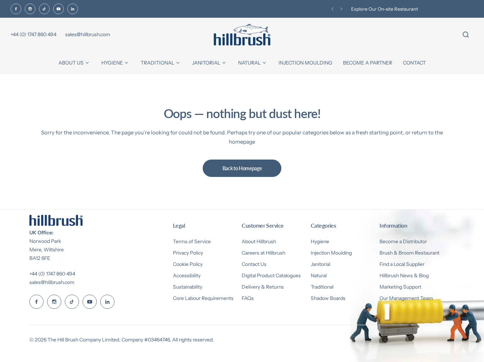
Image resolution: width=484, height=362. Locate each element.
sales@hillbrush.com (51, 282)
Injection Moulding (331, 253)
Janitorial (320, 264)
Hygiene (320, 241)
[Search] (465, 35)
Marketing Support (400, 287)
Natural (319, 275)
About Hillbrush (259, 241)
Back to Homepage (242, 168)
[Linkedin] (72, 9)
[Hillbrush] (242, 35)
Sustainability (187, 287)
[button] (332, 9)
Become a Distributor (403, 241)
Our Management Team (406, 298)
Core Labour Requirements (203, 298)
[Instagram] (30, 9)
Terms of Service (192, 241)
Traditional (322, 287)
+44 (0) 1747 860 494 (52, 274)
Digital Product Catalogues (271, 275)
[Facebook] (16, 9)
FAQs (248, 298)
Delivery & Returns (263, 287)
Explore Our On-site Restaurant (384, 9)
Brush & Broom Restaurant (409, 253)
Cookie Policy (188, 264)
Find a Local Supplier (401, 264)
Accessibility (187, 275)
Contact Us (254, 264)
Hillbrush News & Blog (404, 275)
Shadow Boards (328, 298)
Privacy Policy (188, 253)
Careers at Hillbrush (263, 253)
